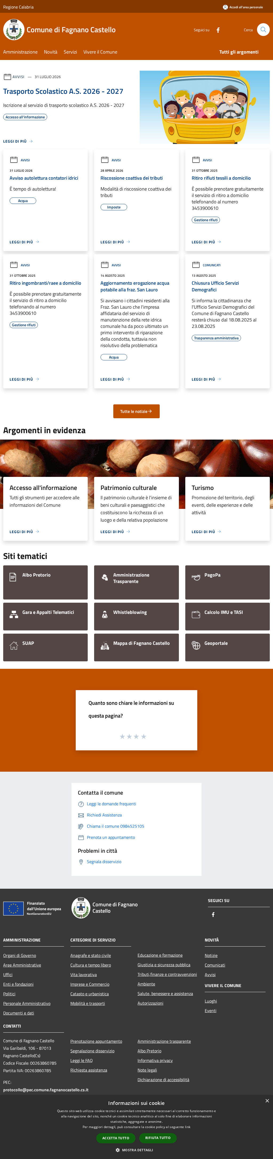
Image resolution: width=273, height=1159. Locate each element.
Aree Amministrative (22, 965)
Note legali (147, 1070)
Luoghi (211, 1001)
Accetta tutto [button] (115, 1138)
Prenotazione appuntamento (96, 1041)
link (187, 1127)
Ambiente (146, 984)
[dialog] (136, 1127)
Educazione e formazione (160, 955)
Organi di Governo (19, 955)
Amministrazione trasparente (164, 1041)
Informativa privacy (155, 1060)
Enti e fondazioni (18, 984)
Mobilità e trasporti (87, 1003)
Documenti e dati (18, 1013)
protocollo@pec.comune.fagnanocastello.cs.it (46, 1089)
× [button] (267, 1101)
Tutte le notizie (133, 411)
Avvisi (19, 76)
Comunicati (211, 265)
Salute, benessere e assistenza (165, 993)
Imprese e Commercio (89, 984)
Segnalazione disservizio (92, 1051)
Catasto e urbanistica (89, 994)
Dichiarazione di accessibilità (163, 1079)
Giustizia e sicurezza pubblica (164, 964)
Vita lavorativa (83, 974)
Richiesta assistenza (88, 1070)
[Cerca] (263, 29)
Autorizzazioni (150, 1003)
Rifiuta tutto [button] (158, 1138)
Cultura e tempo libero (90, 965)
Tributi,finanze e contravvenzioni (167, 974)
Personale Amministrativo (26, 1003)
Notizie (211, 955)
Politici (9, 994)
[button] (136, 1150)
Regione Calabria (18, 7)
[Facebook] (216, 29)
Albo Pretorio (149, 1051)
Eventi (210, 1010)
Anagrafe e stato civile (90, 955)
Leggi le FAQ (81, 1060)
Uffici (8, 974)
